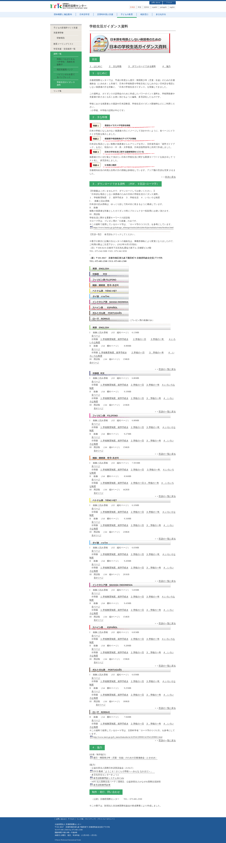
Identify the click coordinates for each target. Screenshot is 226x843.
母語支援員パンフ (65, 69)
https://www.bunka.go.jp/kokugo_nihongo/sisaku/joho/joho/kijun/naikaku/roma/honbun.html (133, 227)
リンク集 (57, 91)
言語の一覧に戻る (167, 369)
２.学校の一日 (139, 339)
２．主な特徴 (115, 66)
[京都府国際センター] (69, 8)
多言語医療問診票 (102, 785)
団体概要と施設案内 (63, 14)
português (163, 7)
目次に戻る (170, 177)
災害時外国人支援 (105, 14)
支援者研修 (58, 33)
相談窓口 (144, 14)
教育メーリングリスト (63, 44)
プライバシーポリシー (105, 819)
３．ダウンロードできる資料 (142, 66)
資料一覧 (57, 54)
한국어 (146, 7)
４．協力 (166, 66)
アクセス (169, 2)
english (172, 7)
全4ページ (94, 362)
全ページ (96, 336)
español (154, 7)
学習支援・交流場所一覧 (64, 49)
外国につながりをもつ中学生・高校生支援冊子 (66, 62)
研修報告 (61, 38)
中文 (139, 7)
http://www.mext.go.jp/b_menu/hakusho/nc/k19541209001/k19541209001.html (127, 737)
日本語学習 (85, 14)
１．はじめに (95, 66)
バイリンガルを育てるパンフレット (66, 75)
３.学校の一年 (157, 339)
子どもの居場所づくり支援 (65, 28)
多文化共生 (161, 14)
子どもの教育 (127, 14)
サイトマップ (90, 819)
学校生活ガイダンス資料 (66, 83)
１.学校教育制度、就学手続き (114, 339)
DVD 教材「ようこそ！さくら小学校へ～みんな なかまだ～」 (124, 771)
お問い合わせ (155, 2)
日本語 (132, 7)
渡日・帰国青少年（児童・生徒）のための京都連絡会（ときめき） (125, 758)
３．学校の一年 (156, 352)
